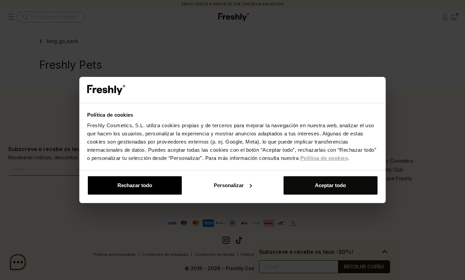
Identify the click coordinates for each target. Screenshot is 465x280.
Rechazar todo (134, 185)
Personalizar (229, 185)
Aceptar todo (330, 185)
